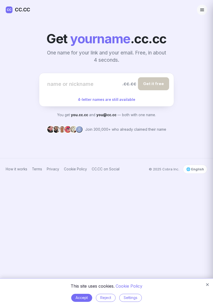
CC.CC (18, 10)
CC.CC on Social (105, 169)
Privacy (53, 169)
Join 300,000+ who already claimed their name (125, 129)
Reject (105, 297)
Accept (82, 297)
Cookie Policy (75, 169)
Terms (37, 169)
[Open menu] (202, 10)
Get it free (153, 83)
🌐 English (195, 169)
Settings (130, 297)
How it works (16, 169)
